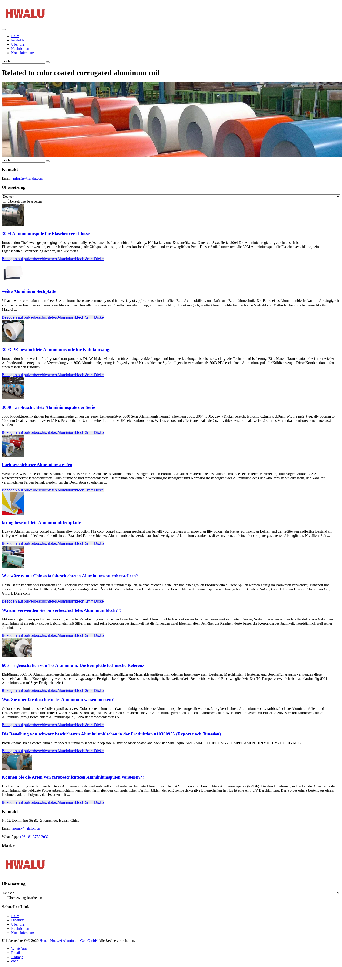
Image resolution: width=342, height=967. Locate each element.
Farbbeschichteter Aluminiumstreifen (37, 464)
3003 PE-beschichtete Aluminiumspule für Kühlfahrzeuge (56, 349)
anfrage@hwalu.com (27, 178)
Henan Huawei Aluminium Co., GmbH (69, 941)
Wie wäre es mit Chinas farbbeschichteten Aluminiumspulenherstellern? (70, 575)
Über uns (18, 44)
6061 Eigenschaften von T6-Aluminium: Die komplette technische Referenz (73, 665)
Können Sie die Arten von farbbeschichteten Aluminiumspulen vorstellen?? (73, 777)
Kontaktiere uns (22, 53)
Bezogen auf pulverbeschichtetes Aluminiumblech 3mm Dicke (53, 259)
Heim (15, 36)
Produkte (17, 40)
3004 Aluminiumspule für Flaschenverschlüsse (46, 233)
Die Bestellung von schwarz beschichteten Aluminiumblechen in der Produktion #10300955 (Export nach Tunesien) (111, 734)
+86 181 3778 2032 (34, 837)
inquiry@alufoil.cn (26, 828)
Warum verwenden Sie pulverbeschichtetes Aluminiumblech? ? (61, 610)
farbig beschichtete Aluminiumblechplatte (41, 522)
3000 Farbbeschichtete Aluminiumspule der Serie (48, 407)
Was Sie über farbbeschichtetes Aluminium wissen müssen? (58, 699)
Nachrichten (20, 49)
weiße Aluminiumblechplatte (29, 291)
